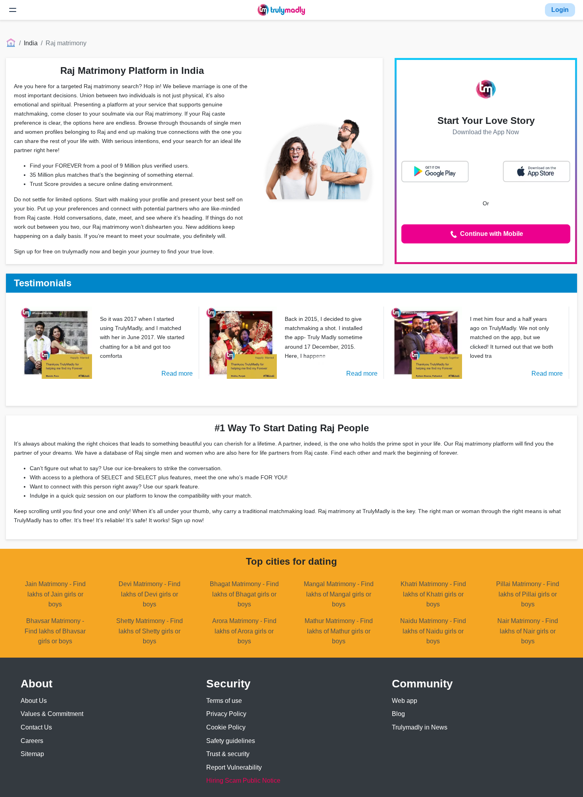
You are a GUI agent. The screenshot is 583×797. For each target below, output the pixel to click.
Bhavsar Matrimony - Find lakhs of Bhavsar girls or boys (55, 631)
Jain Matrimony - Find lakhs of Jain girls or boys (55, 594)
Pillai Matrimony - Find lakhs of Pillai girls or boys (527, 594)
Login (560, 9)
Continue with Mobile (490, 233)
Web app (404, 700)
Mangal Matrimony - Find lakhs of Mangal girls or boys (339, 594)
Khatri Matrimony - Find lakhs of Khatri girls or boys (433, 594)
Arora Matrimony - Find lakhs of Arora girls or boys (244, 631)
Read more (177, 373)
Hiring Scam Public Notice (243, 780)
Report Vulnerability (234, 767)
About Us (34, 700)
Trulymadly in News (419, 727)
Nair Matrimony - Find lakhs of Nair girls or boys (527, 631)
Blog (398, 713)
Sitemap (32, 754)
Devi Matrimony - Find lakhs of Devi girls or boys (149, 594)
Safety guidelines (230, 740)
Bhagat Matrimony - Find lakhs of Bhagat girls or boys (244, 594)
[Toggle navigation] (12, 10)
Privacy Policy (226, 713)
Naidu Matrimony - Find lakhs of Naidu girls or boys (433, 631)
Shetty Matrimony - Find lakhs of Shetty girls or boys (149, 631)
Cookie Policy (225, 727)
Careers (32, 740)
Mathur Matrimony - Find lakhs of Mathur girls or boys (339, 631)
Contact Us (36, 727)
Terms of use (224, 700)
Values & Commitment (52, 713)
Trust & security (227, 754)
